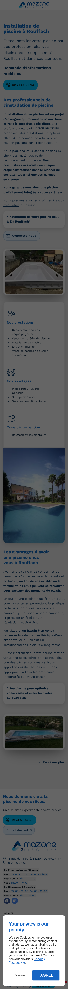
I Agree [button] (45, 975)
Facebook (15, 962)
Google (38, 959)
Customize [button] (20, 975)
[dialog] (34, 950)
